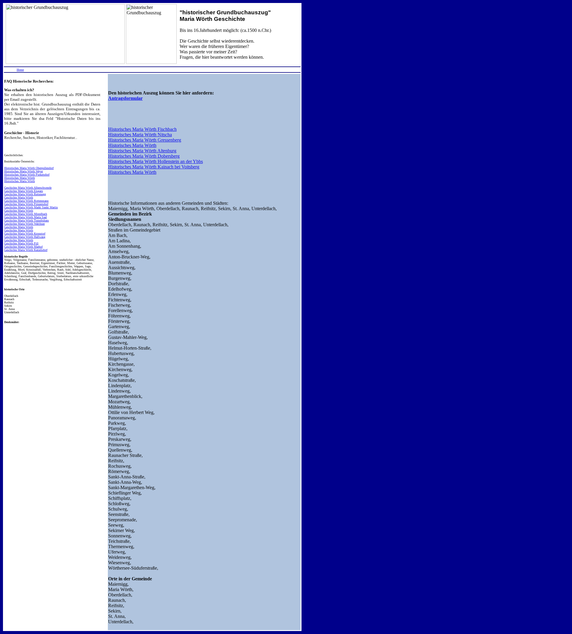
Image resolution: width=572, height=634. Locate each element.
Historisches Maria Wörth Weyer (23, 171)
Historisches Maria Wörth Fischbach (142, 129)
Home (20, 69)
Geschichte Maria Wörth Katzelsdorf (25, 250)
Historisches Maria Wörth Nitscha (140, 134)
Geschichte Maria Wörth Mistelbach (25, 214)
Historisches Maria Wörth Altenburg (142, 150)
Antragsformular (125, 98)
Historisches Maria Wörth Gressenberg (144, 139)
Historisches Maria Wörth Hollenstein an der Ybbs (155, 161)
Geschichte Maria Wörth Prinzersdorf (26, 204)
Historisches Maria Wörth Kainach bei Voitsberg (153, 166)
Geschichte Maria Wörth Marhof (23, 246)
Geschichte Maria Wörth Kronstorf (24, 233)
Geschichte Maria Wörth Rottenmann (26, 200)
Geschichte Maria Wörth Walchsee (24, 223)
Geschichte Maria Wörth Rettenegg (25, 194)
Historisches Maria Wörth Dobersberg (144, 156)
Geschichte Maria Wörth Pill (21, 243)
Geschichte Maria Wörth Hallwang (24, 236)
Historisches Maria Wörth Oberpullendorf (29, 168)
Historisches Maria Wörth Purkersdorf (26, 174)
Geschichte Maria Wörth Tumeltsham (26, 220)
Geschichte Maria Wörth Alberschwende (28, 187)
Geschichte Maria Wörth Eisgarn (23, 191)
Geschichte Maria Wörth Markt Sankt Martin (31, 207)
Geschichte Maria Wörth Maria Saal (25, 217)
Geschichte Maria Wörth (18, 197)
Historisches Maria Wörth (19, 177)
